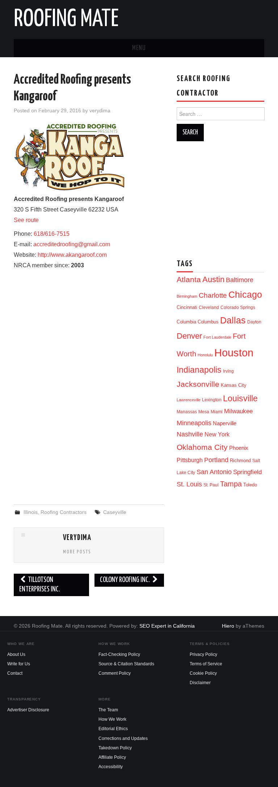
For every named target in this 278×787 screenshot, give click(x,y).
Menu (139, 48)
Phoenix (238, 448)
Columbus (208, 322)
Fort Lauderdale (217, 337)
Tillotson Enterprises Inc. (39, 585)
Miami (217, 411)
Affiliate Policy (112, 757)
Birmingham (187, 296)
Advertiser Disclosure (28, 709)
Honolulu (205, 355)
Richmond (240, 460)
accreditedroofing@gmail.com (71, 244)
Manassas (187, 411)
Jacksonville (198, 384)
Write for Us (18, 663)
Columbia (186, 322)
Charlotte (213, 295)
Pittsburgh (190, 460)
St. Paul (211, 484)
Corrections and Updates (123, 738)
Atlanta (189, 279)
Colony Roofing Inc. (125, 580)
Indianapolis (199, 369)
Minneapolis (194, 423)
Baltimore (239, 280)
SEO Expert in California (167, 626)
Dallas (233, 320)
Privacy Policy (203, 654)
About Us (16, 654)
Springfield (247, 472)
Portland (216, 460)
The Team (108, 709)
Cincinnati (187, 307)
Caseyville (114, 512)
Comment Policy (114, 673)
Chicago (245, 295)
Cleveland (209, 307)
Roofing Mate (66, 19)
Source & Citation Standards (126, 663)
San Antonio (214, 472)
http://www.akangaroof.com (72, 255)
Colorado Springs (237, 307)
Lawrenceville (189, 400)
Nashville (190, 434)
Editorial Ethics (113, 728)
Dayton (254, 322)
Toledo (250, 484)
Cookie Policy (203, 673)
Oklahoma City (202, 447)
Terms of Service (206, 663)
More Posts (77, 551)
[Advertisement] (89, 440)
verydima (99, 110)
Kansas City (234, 385)
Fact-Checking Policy (119, 654)
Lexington (212, 399)
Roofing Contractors (64, 512)
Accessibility (110, 766)
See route (26, 220)
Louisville (240, 398)
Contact (14, 673)
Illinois (31, 512)
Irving (228, 371)
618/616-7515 (52, 234)
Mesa (203, 411)
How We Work (112, 719)
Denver (189, 335)
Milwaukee (238, 411)
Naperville (224, 423)
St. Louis (189, 484)
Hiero (228, 626)
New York (217, 434)
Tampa (231, 484)
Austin (213, 279)
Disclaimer (200, 682)
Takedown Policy (115, 747)
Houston (233, 353)
